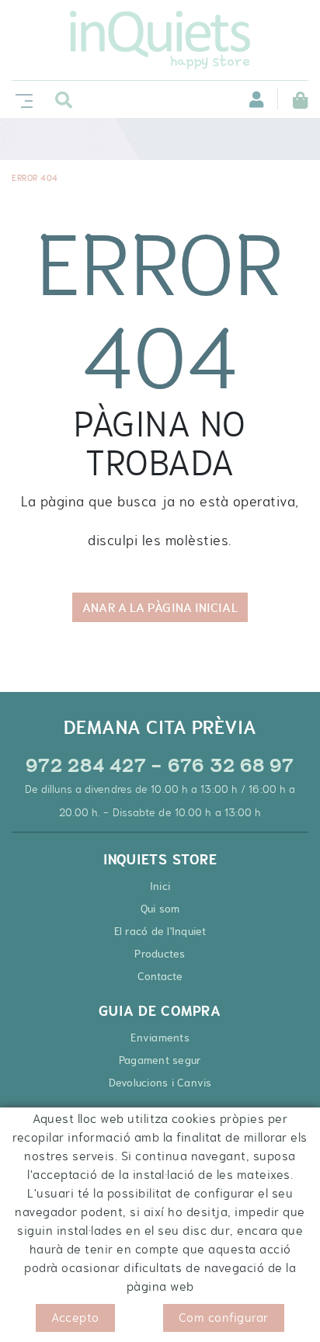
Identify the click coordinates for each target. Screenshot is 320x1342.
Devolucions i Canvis (160, 1082)
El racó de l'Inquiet (160, 931)
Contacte (160, 976)
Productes (159, 953)
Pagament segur (160, 1060)
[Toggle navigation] (21, 99)
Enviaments (160, 1037)
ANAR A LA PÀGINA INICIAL (159, 607)
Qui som (160, 908)
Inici (160, 886)
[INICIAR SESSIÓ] (247, 99)
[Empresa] (160, 40)
